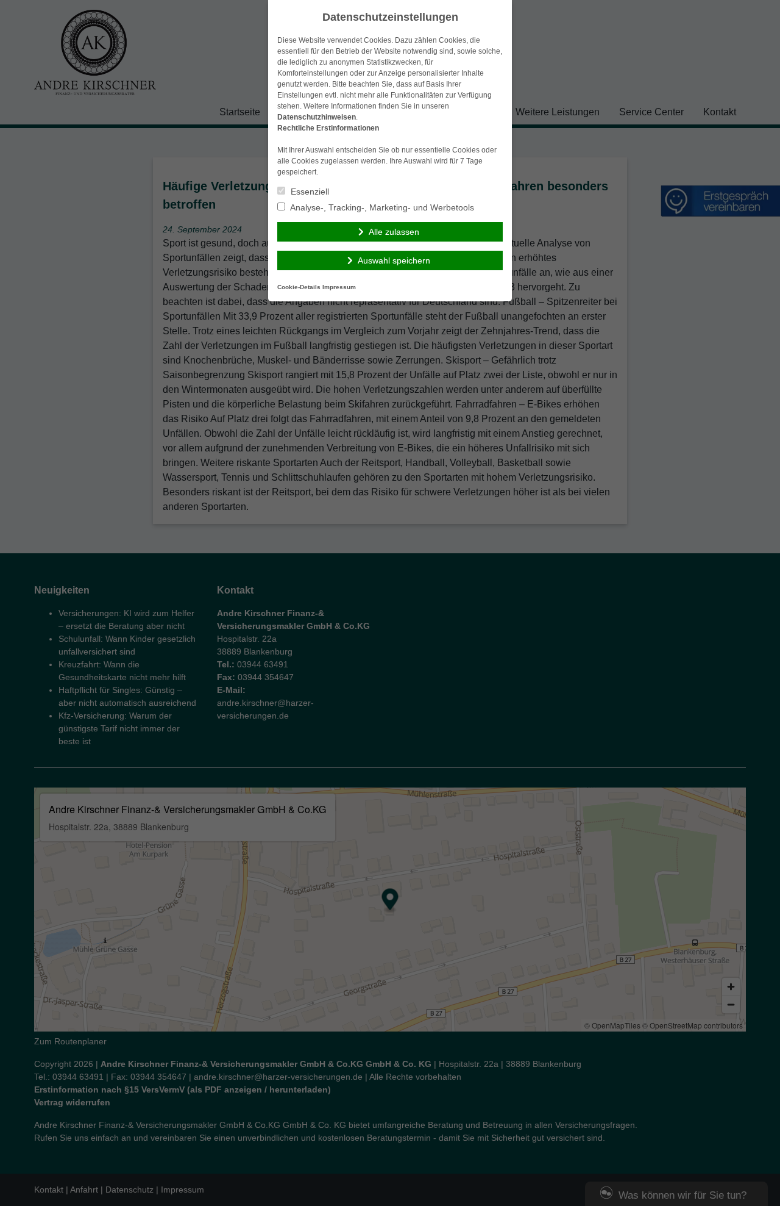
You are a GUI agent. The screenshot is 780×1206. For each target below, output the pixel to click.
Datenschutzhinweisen (316, 117)
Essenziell (308, 191)
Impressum (339, 287)
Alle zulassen (394, 232)
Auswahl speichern (394, 260)
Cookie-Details (299, 287)
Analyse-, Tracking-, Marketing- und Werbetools (381, 207)
